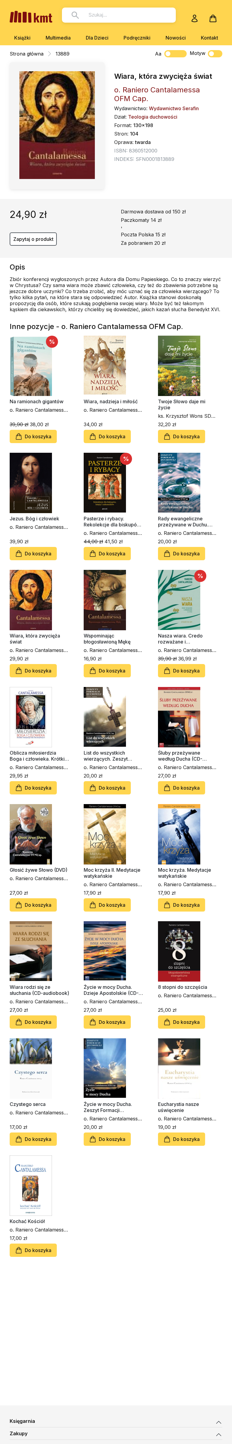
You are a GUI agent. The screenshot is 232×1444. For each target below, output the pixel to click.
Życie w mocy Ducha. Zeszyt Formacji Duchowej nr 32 (108, 1107)
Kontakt (209, 38)
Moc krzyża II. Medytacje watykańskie (112, 873)
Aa (158, 54)
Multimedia (58, 38)
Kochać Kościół (27, 1221)
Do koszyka (38, 436)
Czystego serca (28, 1104)
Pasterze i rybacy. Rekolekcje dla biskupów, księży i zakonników (113, 522)
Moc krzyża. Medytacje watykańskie (184, 873)
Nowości (176, 38)
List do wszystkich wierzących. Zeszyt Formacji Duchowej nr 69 (112, 756)
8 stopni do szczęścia (182, 987)
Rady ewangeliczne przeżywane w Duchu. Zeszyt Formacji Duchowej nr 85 (183, 522)
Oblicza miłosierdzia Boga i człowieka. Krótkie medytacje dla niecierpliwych (39, 756)
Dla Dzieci (97, 38)
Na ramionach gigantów (36, 401)
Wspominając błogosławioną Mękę (107, 639)
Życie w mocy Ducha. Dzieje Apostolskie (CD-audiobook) (111, 990)
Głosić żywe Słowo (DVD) (38, 870)
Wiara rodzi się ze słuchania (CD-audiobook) (39, 990)
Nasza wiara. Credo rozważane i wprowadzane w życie (183, 639)
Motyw (197, 53)
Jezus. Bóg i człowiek (34, 519)
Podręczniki (137, 38)
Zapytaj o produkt (33, 239)
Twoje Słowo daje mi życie (181, 404)
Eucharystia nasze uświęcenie (178, 1107)
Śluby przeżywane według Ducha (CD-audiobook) (180, 756)
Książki (22, 38)
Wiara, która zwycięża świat (35, 639)
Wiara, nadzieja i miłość (111, 401)
